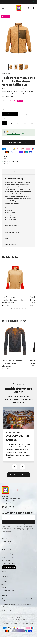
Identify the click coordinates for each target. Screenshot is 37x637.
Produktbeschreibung (11, 171)
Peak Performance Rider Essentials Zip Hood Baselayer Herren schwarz (13, 300)
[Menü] (3, 7)
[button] (11, 308)
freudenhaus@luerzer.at (8, 544)
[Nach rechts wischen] (22, 467)
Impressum (6, 623)
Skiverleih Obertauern (8, 590)
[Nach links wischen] (14, 467)
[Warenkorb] (34, 8)
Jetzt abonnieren (18, 522)
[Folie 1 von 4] (11, 67)
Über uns (4, 587)
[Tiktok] (13, 507)
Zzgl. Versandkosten (13, 103)
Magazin (4, 581)
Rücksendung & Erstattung (9, 563)
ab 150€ (6, 158)
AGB (20, 623)
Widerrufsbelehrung (28, 623)
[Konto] (31, 8)
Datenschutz (14, 623)
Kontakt (4, 571)
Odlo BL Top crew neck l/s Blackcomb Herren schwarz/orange (12, 363)
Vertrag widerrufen (9, 567)
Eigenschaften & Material (12, 232)
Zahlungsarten (6, 560)
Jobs (3, 584)
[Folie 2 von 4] (16, 67)
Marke (7, 238)
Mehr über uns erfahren (18, 475)
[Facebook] (3, 507)
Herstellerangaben (10, 244)
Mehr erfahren (8, 163)
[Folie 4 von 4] (26, 67)
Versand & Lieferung (7, 557)
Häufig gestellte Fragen (8, 554)
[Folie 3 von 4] (21, 67)
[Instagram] (6, 507)
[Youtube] (9, 507)
